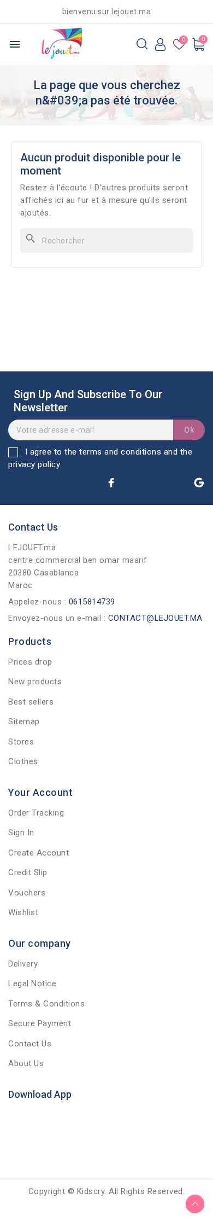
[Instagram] (155, 482)
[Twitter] (133, 482)
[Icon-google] (198, 482)
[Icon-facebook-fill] (111, 482)
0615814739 (92, 602)
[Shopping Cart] (198, 44)
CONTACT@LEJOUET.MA (155, 618)
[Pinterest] (176, 482)
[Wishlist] (179, 45)
